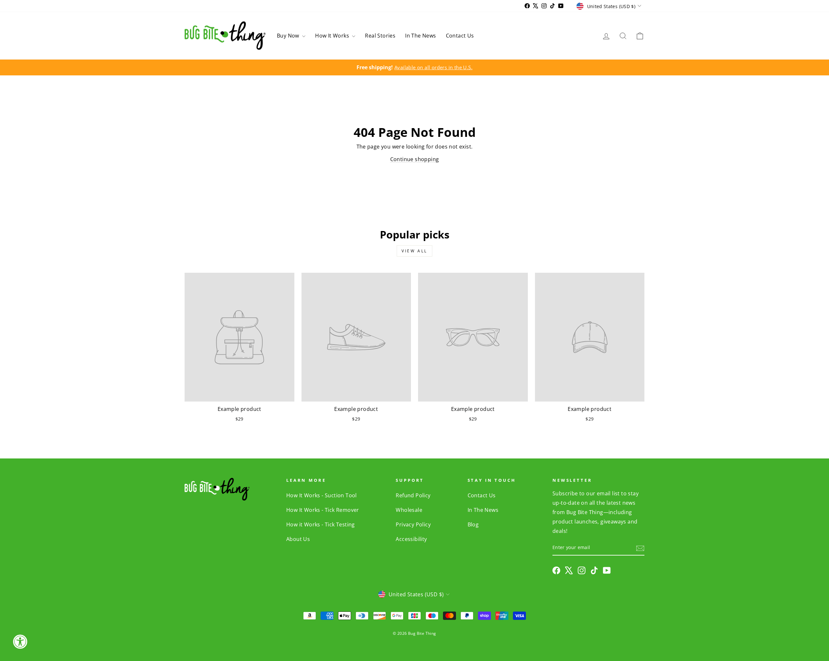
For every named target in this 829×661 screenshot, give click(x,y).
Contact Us (460, 35)
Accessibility (411, 539)
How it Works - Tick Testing (320, 524)
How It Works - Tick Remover (322, 509)
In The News (420, 35)
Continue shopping (414, 159)
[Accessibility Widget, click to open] (20, 641)
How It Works (332, 35)
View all (414, 251)
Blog (473, 524)
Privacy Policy (413, 524)
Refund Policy (413, 495)
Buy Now (289, 35)
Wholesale (409, 509)
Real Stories (380, 35)
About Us (298, 539)
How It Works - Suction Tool (321, 495)
